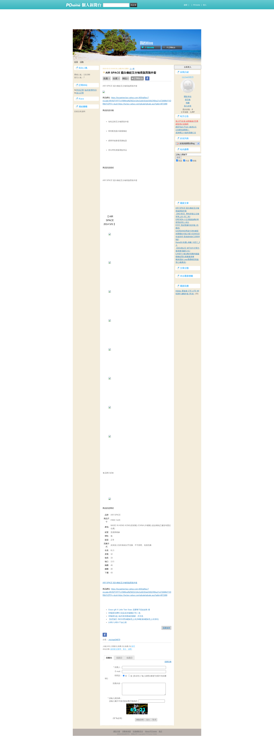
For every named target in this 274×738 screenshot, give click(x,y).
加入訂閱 (80, 93)
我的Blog (146, 43)
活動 (82, 62)
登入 (204, 5)
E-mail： (118, 671)
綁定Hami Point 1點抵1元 (186, 127)
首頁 (76, 62)
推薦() (119, 658)
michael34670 (114, 640)
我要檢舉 (166, 628)
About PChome (151, 731)
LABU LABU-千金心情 (117, 622)
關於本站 (187, 96)
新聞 (185, 5)
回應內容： (117, 683)
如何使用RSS (90, 90)
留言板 (188, 100)
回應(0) (109, 658)
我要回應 (168, 662)
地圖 (188, 103)
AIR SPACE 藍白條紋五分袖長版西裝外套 (120, 583)
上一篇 (132, 68)
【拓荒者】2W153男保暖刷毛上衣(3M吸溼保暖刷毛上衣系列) (133, 619)
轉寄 (133, 646)
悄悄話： (118, 675)
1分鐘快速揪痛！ (183, 130)
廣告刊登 (116, 731)
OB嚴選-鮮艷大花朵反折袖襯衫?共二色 (124, 613)
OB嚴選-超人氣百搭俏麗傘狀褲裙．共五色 (125, 616)
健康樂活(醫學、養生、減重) (121, 649)
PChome (196, 5)
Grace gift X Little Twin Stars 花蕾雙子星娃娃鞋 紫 (129, 610)
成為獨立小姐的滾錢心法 (186, 133)
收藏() (129, 658)
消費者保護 (126, 731)
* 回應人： (117, 667)
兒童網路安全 (138, 731)
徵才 (160, 731)
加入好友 (187, 106)
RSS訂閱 (80, 90)
